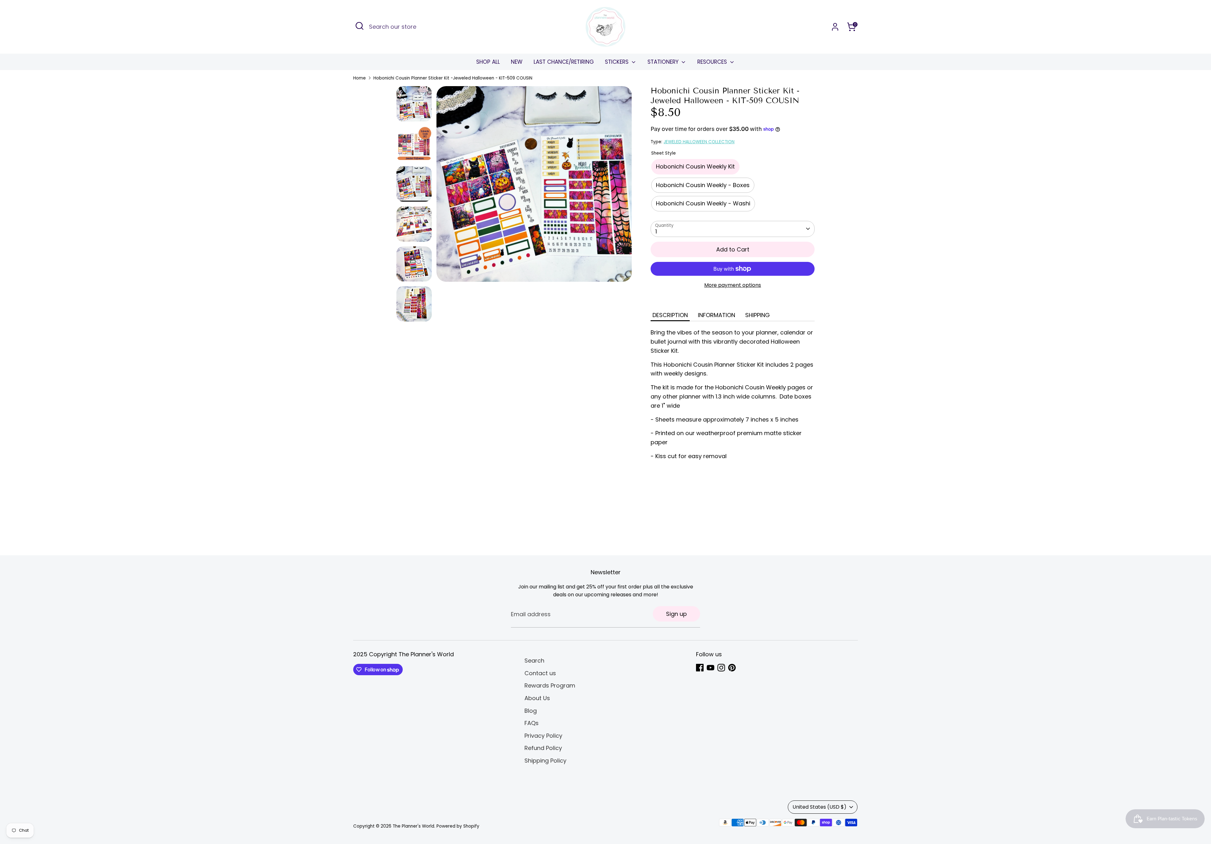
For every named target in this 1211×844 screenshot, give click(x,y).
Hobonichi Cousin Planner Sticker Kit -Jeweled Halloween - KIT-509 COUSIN (452, 78)
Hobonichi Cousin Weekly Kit (695, 166)
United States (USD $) (819, 807)
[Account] (835, 27)
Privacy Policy (543, 736)
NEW (517, 62)
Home (359, 78)
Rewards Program (549, 685)
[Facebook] (700, 667)
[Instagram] (721, 667)
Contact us (540, 673)
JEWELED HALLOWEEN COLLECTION (699, 142)
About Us (537, 698)
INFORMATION (716, 315)
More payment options (732, 285)
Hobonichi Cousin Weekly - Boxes (703, 185)
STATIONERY (663, 62)
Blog (530, 711)
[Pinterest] (732, 667)
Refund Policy (543, 748)
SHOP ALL (488, 62)
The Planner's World (413, 826)
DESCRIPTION (670, 315)
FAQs (531, 723)
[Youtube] (710, 667)
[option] (534, 186)
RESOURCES (712, 62)
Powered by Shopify (457, 826)
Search (534, 660)
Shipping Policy (545, 760)
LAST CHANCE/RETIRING (564, 62)
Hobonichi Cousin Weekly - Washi (703, 203)
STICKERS (617, 62)
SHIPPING (757, 315)
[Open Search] (359, 26)
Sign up (676, 614)
